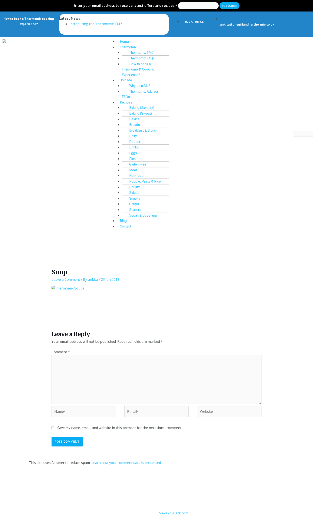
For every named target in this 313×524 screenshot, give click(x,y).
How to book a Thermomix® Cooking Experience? (138, 69)
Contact (125, 226)
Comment (61, 352)
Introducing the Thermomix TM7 (95, 24)
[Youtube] (298, 24)
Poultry (134, 187)
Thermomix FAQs (142, 58)
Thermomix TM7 (141, 52)
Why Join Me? (139, 86)
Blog (123, 221)
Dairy (133, 136)
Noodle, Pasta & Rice (145, 181)
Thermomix (128, 47)
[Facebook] (280, 24)
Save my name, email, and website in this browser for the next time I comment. (119, 427)
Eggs (133, 153)
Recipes (126, 102)
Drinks (134, 147)
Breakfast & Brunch (143, 130)
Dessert (135, 142)
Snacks (134, 198)
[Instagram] (289, 24)
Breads (134, 125)
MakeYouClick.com (173, 513)
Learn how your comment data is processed (126, 462)
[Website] (229, 412)
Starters (135, 210)
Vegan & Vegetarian (143, 215)
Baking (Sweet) (140, 113)
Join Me (126, 80)
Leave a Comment (66, 279)
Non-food (136, 176)
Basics (134, 119)
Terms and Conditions (106, 490)
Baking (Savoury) (141, 108)
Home (124, 42)
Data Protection (140, 490)
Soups (134, 204)
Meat (133, 170)
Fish (132, 159)
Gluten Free (137, 164)
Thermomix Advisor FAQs (140, 94)
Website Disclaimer (171, 490)
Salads (134, 193)
